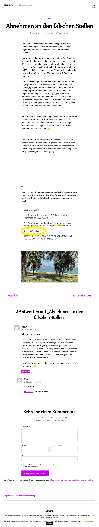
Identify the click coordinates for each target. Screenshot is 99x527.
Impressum (9, 495)
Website (24, 455)
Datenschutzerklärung (25, 495)
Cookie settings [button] (89, 521)
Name (23, 446)
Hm (49, 18)
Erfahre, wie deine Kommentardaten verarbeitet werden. (71, 480)
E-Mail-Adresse (56, 446)
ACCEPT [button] (49, 524)
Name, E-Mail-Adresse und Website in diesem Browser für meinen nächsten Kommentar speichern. (48, 465)
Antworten (26, 371)
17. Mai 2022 (49, 33)
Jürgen (37, 33)
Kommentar (26, 426)
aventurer (9, 5)
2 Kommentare (64, 33)
